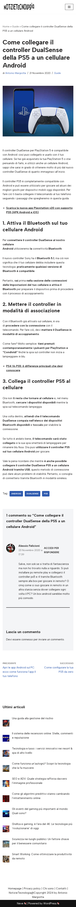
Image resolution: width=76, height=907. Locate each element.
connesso (27, 639)
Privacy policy (32, 888)
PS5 (46, 493)
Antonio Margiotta (15, 73)
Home (6, 26)
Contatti (61, 888)
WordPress (50, 903)
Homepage (15, 888)
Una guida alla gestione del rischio (32, 718)
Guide (15, 26)
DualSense (33, 493)
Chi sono (48, 888)
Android (16, 493)
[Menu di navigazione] (69, 7)
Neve (20, 903)
